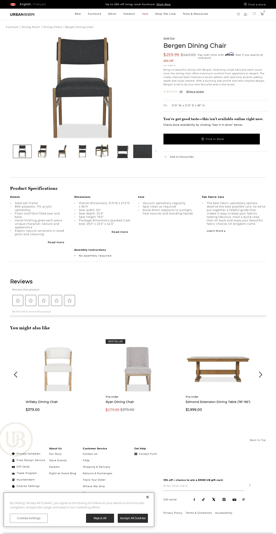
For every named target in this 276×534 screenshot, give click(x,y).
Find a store (257, 4)
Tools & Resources (195, 13)
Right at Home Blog (62, 473)
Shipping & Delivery (96, 466)
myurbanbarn (26, 479)
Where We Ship (94, 486)
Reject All (100, 518)
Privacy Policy (172, 512)
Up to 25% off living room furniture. (138, 4)
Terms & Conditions (199, 512)
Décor (112, 13)
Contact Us (90, 453)
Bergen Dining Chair (194, 45)
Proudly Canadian (29, 453)
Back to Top (258, 440)
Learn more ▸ (216, 230)
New (78, 13)
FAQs (86, 460)
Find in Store (215, 139)
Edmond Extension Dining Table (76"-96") (218, 402)
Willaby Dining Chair (42, 402)
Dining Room (31, 27)
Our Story (55, 453)
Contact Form (148, 453)
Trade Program (27, 473)
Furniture (94, 13)
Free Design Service (29, 460)
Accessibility (223, 512)
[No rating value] (171, 91)
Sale (145, 13)
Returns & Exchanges (97, 473)
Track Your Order (94, 479)
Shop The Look (165, 13)
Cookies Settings (28, 486)
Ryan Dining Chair (120, 402)
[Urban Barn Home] (22, 14)
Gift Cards (23, 466)
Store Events (58, 460)
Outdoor (129, 13)
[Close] (147, 497)
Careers (54, 466)
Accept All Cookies (133, 518)
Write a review (195, 91)
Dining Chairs (53, 27)
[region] (78, 509)
